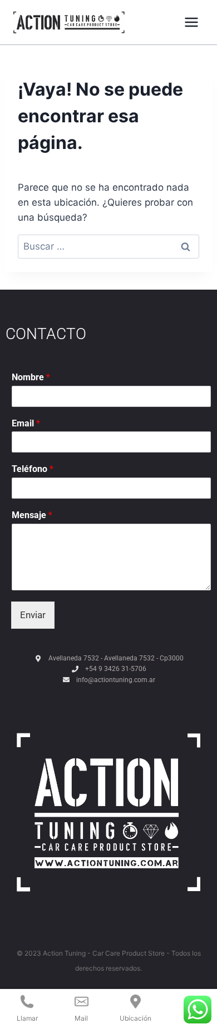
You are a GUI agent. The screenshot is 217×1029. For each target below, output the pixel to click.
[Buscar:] (108, 246)
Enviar (33, 614)
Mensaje (32, 515)
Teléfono (32, 469)
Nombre (31, 377)
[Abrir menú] (191, 22)
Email (26, 423)
